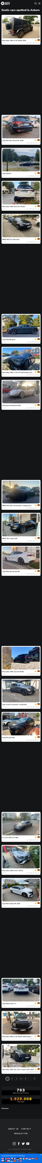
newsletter (21, 1133)
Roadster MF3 (16, 405)
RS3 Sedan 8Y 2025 (13, 904)
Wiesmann (6, 405)
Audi (4, 141)
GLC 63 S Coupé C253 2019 (24, 1070)
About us (13, 1129)
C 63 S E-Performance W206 (24, 372)
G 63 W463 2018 (20, 41)
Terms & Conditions (14, 1153)
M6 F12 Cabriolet (13, 239)
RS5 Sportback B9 (12, 572)
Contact (26, 1129)
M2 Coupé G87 (12, 539)
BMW (4, 239)
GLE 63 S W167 (19, 207)
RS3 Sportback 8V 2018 (14, 141)
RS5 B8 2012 (10, 340)
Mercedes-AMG (7, 41)
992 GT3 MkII (13, 838)
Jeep (3, 705)
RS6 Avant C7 (11, 1004)
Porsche (5, 838)
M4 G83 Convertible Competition (19, 506)
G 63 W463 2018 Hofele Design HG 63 (28, 1037)
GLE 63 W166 (19, 672)
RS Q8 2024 (10, 738)
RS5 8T (8, 174)
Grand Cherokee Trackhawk (16, 705)
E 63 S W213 (18, 871)
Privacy (32, 1153)
